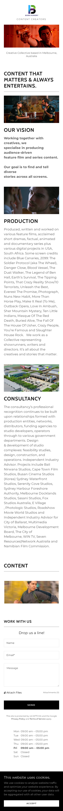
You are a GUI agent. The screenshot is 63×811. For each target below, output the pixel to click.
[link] (31, 10)
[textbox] (31, 643)
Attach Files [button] (14, 692)
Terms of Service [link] (38, 719)
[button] (5, 692)
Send (31, 705)
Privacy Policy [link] (18, 719)
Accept (31, 803)
